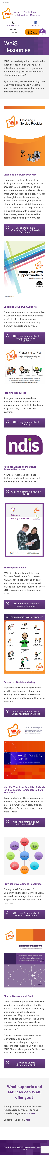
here (28, 1119)
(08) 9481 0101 (13, 25)
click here (30, 1113)
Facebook (36, 25)
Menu (7, 3)
